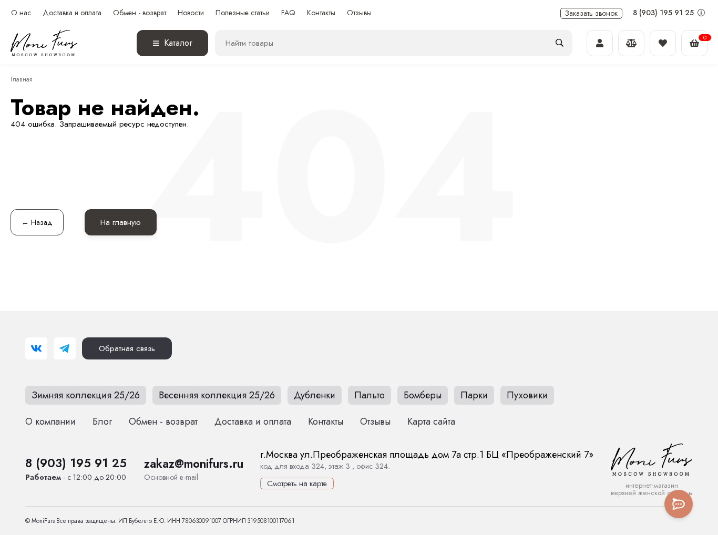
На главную (120, 222)
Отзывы (359, 12)
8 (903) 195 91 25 (664, 12)
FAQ (288, 12)
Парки (474, 395)
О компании (50, 421)
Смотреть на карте (297, 483)
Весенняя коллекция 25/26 (217, 395)
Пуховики (527, 395)
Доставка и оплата (72, 12)
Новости (191, 12)
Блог (102, 421)
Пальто (369, 395)
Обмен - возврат (139, 12)
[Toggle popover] (678, 504)
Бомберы (423, 395)
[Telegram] (65, 348)
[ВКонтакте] (36, 348)
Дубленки (314, 395)
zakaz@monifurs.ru (193, 463)
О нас (21, 12)
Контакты (321, 12)
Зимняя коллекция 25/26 (86, 395)
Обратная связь (127, 348)
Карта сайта (431, 421)
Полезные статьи (243, 12)
